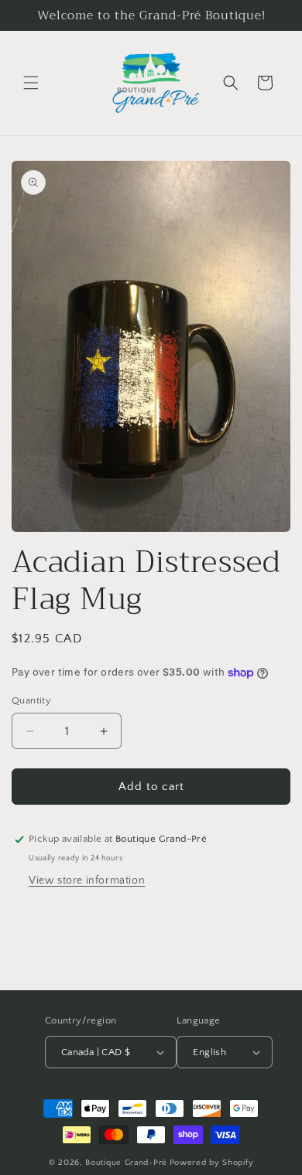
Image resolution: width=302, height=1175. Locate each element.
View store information (87, 880)
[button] (31, 83)
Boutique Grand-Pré (126, 1162)
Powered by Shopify (212, 1162)
